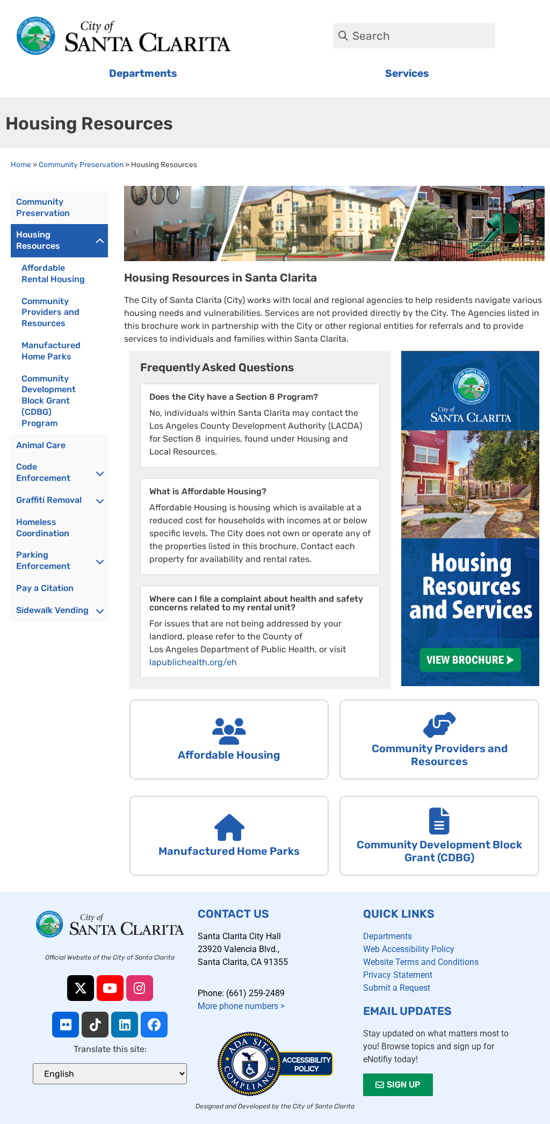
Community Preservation (81, 164)
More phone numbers (241, 1006)
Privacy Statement (397, 975)
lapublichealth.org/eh (193, 662)
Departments (387, 936)
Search (371, 35)
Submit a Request (396, 988)
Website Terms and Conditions (421, 962)
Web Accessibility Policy (408, 949)
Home (21, 164)
